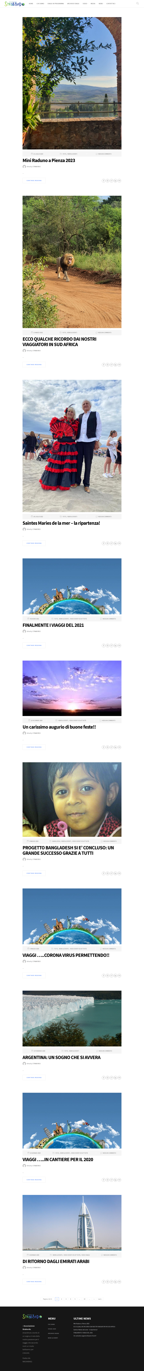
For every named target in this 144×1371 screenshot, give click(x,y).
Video (85, 4)
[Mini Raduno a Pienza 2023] (72, 84)
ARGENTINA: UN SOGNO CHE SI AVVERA (61, 1057)
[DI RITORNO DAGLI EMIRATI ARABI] (72, 1223)
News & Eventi (72, 154)
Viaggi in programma (56, 4)
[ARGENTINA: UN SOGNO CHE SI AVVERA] (72, 1019)
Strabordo (36, 167)
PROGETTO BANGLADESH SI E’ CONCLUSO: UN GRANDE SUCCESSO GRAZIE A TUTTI (68, 850)
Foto (64, 154)
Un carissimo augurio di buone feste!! (59, 727)
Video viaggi (85, 1255)
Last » (100, 1299)
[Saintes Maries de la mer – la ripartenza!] (72, 447)
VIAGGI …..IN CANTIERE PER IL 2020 (58, 1159)
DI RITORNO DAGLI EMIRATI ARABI (56, 1261)
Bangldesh (56, 841)
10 (84, 1299)
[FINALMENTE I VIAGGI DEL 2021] (72, 587)
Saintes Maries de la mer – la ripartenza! (61, 523)
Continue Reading (34, 180)
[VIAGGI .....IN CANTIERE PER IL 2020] (72, 1121)
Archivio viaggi (73, 4)
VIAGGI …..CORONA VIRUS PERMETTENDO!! (66, 955)
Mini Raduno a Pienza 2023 (49, 160)
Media (93, 4)
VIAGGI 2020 (52, 1329)
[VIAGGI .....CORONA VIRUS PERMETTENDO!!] (72, 917)
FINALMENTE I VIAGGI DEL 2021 (53, 625)
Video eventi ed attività (78, 619)
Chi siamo (40, 4)
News (101, 4)
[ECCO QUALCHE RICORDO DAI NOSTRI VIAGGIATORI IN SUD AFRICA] (72, 263)
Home (31, 4)
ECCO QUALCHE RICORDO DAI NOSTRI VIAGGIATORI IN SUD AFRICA (59, 341)
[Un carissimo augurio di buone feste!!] (72, 689)
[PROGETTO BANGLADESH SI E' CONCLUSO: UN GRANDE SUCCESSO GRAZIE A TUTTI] (72, 800)
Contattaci (110, 4)
